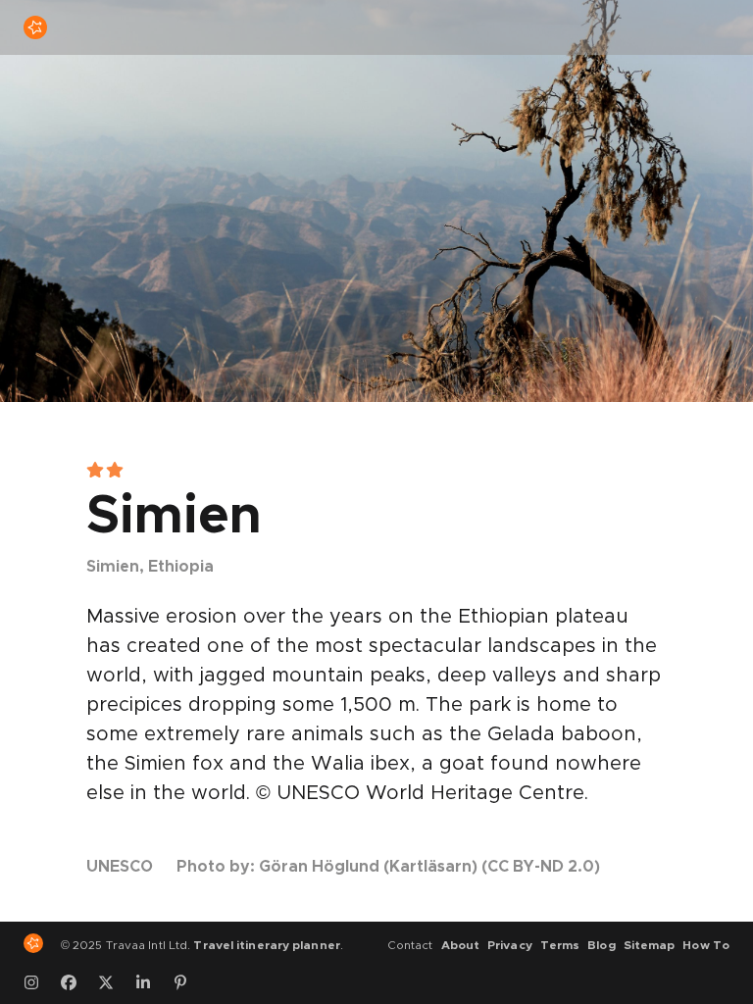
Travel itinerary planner (266, 945)
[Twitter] (112, 982)
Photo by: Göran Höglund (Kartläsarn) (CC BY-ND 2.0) (388, 867)
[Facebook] (75, 982)
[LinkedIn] (150, 982)
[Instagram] (38, 982)
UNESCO (119, 867)
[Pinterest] (187, 982)
